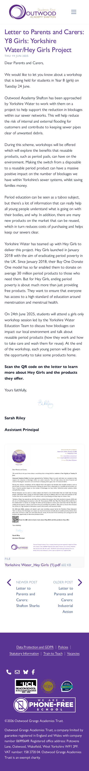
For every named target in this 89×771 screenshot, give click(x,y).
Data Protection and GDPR (35, 646)
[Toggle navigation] (74, 12)
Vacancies (73, 653)
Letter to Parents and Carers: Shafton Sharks (28, 596)
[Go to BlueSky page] (25, 672)
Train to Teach (53, 653)
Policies (63, 646)
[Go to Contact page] (8, 672)
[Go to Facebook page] (33, 672)
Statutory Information (24, 653)
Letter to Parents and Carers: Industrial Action (63, 599)
